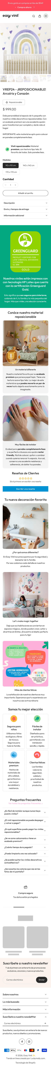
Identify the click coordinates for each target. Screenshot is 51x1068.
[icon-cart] (40, 16)
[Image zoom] (25, 48)
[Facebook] (22, 1042)
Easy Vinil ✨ (29, 1055)
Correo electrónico (14, 979)
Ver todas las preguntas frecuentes (24, 803)
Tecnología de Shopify (25, 1062)
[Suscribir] (45, 1023)
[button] (25, 193)
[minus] (5, 185)
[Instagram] (29, 1042)
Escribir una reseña (25, 489)
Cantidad (8, 179)
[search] (34, 16)
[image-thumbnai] (3, 78)
